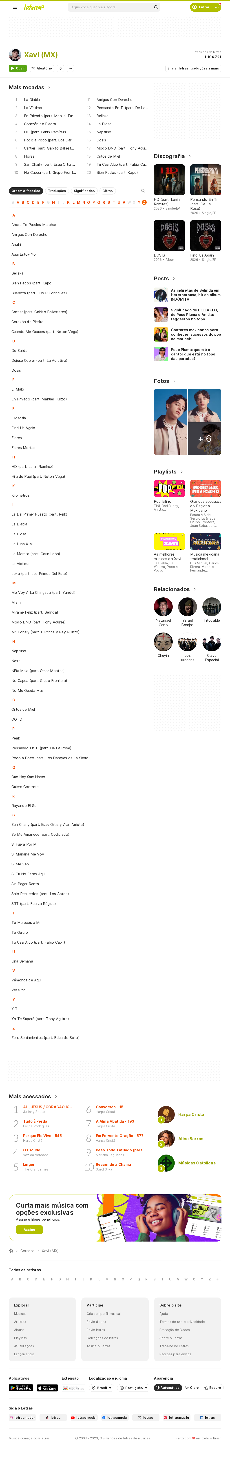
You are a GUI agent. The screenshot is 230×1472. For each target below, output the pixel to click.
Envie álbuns (96, 1322)
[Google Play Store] (21, 1387)
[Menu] (15, 7)
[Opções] (70, 68)
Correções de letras (102, 1338)
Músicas (20, 1314)
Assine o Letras (98, 1346)
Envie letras (96, 1330)
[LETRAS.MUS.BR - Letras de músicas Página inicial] (34, 7)
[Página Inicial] (11, 1251)
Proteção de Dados (174, 1330)
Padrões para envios (175, 1354)
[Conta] (216, 7)
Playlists (20, 1338)
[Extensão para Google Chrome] (73, 1387)
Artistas (20, 1322)
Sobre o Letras (171, 1338)
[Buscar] (155, 7)
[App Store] (47, 1387)
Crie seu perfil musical (104, 1314)
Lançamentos (24, 1354)
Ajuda (163, 1314)
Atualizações (24, 1346)
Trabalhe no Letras (174, 1346)
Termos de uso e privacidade (182, 1322)
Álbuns (19, 1330)
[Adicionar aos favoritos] (60, 68)
